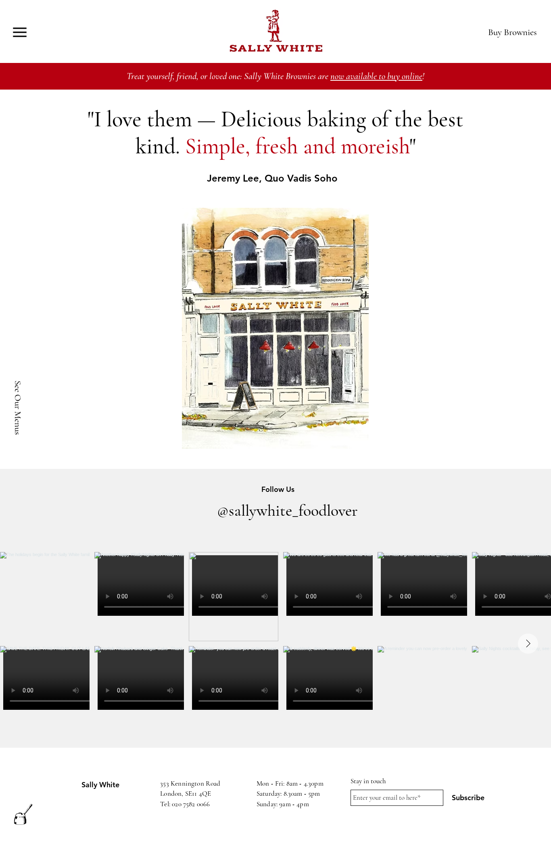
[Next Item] (528, 644)
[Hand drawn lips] (275, 32)
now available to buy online (376, 76)
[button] (19, 32)
